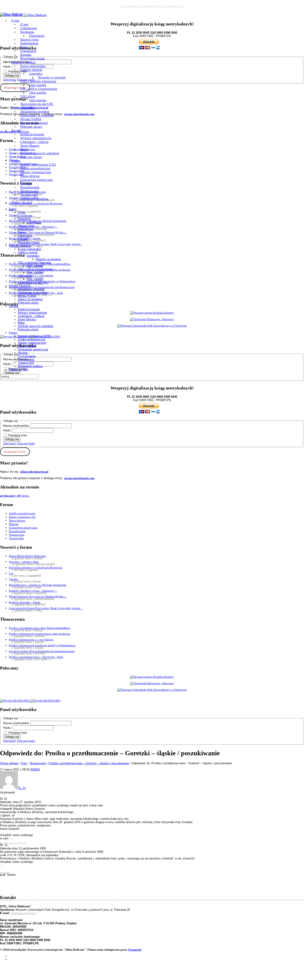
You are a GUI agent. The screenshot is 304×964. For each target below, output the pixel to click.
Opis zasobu (37, 85)
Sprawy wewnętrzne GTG (38, 164)
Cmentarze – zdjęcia (34, 142)
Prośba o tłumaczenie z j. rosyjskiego (31, 639)
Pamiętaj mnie (17, 435)
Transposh (134, 949)
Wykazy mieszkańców (35, 138)
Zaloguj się (12, 439)
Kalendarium (29, 43)
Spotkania (27, 32)
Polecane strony (31, 126)
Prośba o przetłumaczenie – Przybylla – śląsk (36, 657)
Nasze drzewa (30, 176)
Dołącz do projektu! (34, 123)
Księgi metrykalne (33, 66)
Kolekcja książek (32, 134)
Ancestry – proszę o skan (24, 561)
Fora (24, 763)
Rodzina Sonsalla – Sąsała (25, 602)
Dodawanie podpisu (34, 198)
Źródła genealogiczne (35, 168)
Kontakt (25, 54)
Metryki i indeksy (23, 62)
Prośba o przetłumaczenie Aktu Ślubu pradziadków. (40, 628)
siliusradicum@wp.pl (23, 913)
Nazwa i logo (29, 39)
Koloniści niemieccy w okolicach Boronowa (35, 567)
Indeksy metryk (31, 70)
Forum (15, 161)
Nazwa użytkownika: (16, 425)
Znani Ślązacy (30, 145)
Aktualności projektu (34, 111)
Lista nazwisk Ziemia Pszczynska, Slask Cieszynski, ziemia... (45, 608)
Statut (24, 47)
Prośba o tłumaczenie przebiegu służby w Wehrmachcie (42, 645)
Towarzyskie (29, 195)
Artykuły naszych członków (39, 153)
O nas (15, 20)
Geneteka (35, 73)
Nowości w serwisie (52, 77)
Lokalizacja (28, 51)
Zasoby (16, 130)
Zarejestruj (9, 443)
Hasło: (7, 430)
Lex (11, 573)
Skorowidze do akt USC (37, 104)
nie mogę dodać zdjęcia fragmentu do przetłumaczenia (42, 651)
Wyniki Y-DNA (30, 119)
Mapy (24, 149)
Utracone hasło (26, 443)
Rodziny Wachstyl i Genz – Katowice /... (33, 590)
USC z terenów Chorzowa (38, 81)
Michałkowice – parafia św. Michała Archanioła (37, 585)
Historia (25, 183)
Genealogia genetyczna (36, 179)
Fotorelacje (37, 35)
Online (14, 495)
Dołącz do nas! (21, 202)
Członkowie (28, 28)
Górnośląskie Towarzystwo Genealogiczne (152, 6)
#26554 (35, 769)
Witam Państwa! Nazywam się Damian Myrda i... (38, 596)
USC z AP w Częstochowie (38, 89)
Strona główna (9, 763)
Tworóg (13, 579)
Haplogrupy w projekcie (37, 115)
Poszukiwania (29, 187)
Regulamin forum (32, 58)
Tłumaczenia (29, 191)
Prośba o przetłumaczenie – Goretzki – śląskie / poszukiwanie (89, 763)
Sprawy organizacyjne (35, 172)
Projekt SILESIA (22, 107)
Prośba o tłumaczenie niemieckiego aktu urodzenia (39, 633)
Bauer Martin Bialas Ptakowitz (27, 556)
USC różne (27, 96)
